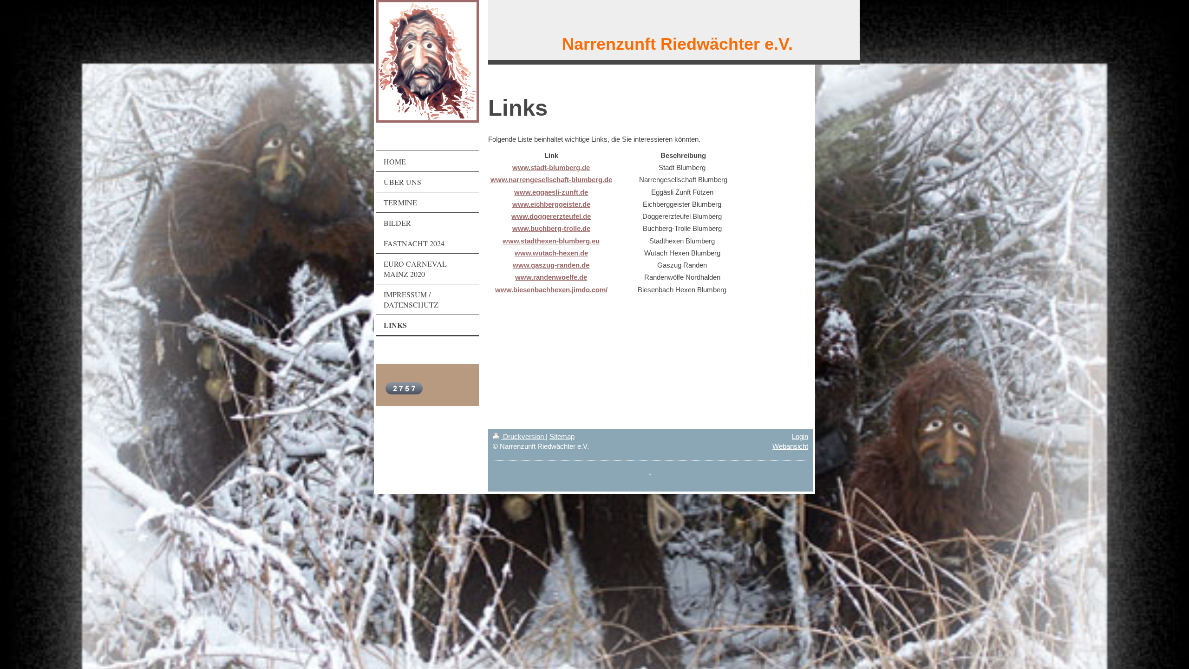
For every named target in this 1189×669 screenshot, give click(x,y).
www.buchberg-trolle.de (551, 228)
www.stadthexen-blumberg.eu (551, 241)
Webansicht (790, 446)
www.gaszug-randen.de (551, 265)
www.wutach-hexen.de (551, 253)
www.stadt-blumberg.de (551, 167)
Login (800, 436)
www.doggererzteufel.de (551, 216)
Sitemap (562, 436)
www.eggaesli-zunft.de (551, 192)
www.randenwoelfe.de (551, 277)
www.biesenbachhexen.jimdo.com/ (551, 290)
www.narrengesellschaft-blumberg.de (551, 180)
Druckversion (523, 436)
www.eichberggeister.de (551, 204)
